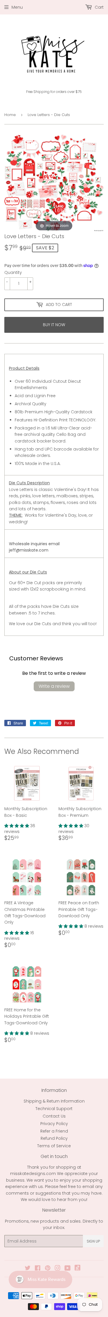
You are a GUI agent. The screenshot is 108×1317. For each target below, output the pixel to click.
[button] (17, 826)
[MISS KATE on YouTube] (68, 1269)
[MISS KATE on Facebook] (38, 1269)
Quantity (13, 272)
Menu (17, 7)
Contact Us (54, 1116)
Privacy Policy (54, 1124)
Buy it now (54, 325)
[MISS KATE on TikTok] (77, 1269)
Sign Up (93, 1241)
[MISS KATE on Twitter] (28, 1269)
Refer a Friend (54, 1131)
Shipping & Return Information (54, 1101)
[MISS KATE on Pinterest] (48, 1269)
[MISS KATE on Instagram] (57, 1269)
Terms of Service (54, 1146)
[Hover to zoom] (54, 183)
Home (10, 114)
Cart (99, 7)
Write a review (54, 686)
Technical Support (54, 1108)
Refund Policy (54, 1138)
